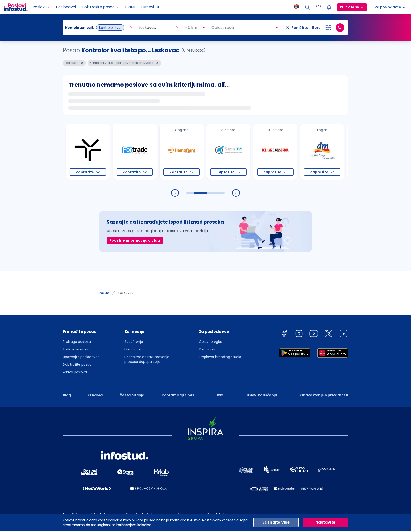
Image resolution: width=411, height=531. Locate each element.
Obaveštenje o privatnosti (324, 395)
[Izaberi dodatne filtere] (328, 27)
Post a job (207, 349)
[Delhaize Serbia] (265, 152)
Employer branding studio (220, 356)
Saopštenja (133, 341)
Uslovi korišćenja (262, 395)
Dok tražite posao (77, 364)
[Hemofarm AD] (172, 152)
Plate (130, 7)
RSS (220, 395)
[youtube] (313, 334)
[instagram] (299, 334)
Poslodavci (66, 7)
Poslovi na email (76, 349)
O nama (95, 395)
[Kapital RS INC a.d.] (218, 152)
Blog (67, 395)
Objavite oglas (211, 341)
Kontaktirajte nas (178, 395)
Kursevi (147, 7)
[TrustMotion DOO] (78, 152)
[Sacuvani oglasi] (318, 7)
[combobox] (96, 27)
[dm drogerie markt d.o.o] (312, 152)
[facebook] (284, 334)
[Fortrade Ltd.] (125, 152)
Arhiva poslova (75, 372)
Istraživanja (133, 349)
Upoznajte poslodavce (81, 356)
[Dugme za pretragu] (340, 27)
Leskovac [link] (126, 292)
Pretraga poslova (77, 341)
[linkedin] (343, 334)
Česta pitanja (132, 395)
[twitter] (328, 334)
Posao (104, 292)
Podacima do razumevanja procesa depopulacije (146, 359)
